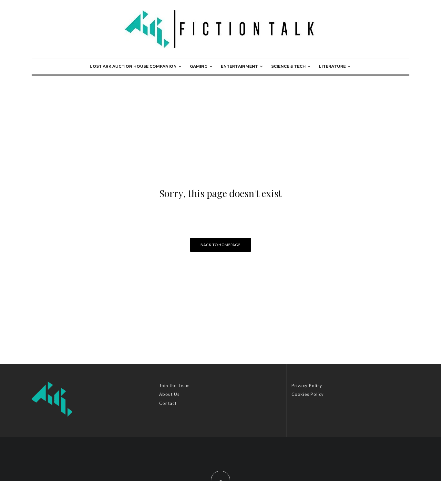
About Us (169, 394)
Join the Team (174, 385)
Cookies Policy (308, 394)
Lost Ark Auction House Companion (133, 66)
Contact (168, 403)
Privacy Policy (307, 385)
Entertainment (239, 66)
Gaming (199, 66)
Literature (332, 66)
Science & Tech (288, 66)
